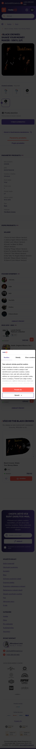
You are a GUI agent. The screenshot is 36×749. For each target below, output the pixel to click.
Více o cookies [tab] (30, 357)
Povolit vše (18, 389)
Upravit (16, 395)
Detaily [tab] (18, 357)
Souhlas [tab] (6, 357)
